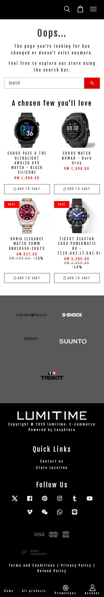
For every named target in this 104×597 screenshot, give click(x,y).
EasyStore (65, 430)
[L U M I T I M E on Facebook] (30, 501)
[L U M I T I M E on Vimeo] (30, 515)
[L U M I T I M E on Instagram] (60, 501)
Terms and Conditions (32, 565)
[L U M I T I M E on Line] (74, 515)
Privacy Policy (76, 565)
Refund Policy (52, 571)
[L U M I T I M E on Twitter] (15, 501)
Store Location (52, 468)
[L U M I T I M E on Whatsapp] (60, 515)
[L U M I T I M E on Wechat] (45, 515)
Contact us (52, 461)
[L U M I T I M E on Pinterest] (45, 501)
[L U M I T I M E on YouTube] (89, 501)
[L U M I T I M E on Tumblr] (74, 501)
